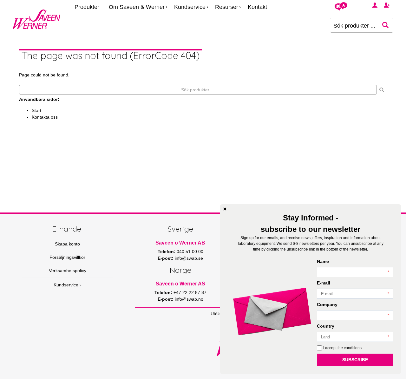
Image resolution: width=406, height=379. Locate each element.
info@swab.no (189, 299)
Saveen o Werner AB (180, 242)
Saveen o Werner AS (180, 283)
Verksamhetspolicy (67, 270)
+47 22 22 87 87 (190, 292)
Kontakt (257, 7)
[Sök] (382, 89)
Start (36, 110)
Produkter (87, 7)
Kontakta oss (45, 117)
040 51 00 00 (190, 251)
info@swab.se (189, 258)
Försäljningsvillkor (67, 257)
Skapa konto (67, 243)
